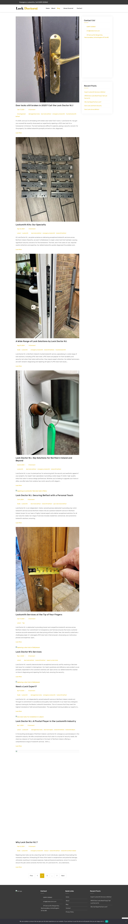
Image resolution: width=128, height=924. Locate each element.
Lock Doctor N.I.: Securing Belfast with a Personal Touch (44, 495)
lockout (46, 850)
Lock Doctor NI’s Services (29, 652)
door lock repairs (48, 729)
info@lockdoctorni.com (92, 31)
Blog (58, 8)
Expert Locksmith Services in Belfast (94, 92)
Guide (18, 350)
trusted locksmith (61, 350)
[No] (126, 921)
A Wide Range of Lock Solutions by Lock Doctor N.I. (41, 341)
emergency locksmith (59, 114)
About (53, 8)
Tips (23, 623)
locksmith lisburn (70, 729)
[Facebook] (109, 2)
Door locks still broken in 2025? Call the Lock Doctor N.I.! (44, 105)
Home (48, 8)
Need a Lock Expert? (26, 686)
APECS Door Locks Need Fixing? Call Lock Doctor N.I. (95, 97)
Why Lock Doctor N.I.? (27, 842)
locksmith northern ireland (68, 850)
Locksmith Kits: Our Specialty (31, 224)
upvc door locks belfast (60, 504)
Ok (106, 921)
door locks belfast (46, 114)
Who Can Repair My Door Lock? (92, 102)
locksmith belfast (61, 233)
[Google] (111, 2)
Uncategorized (21, 114)
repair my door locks (52, 660)
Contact (79, 8)
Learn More (19, 133)
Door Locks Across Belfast (91, 109)
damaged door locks (34, 114)
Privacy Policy (70, 912)
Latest (19, 233)
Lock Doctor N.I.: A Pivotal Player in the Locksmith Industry (46, 721)
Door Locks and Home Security (93, 105)
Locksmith (25, 233)
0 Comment (31, 109)
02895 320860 (90, 26)
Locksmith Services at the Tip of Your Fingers (39, 614)
